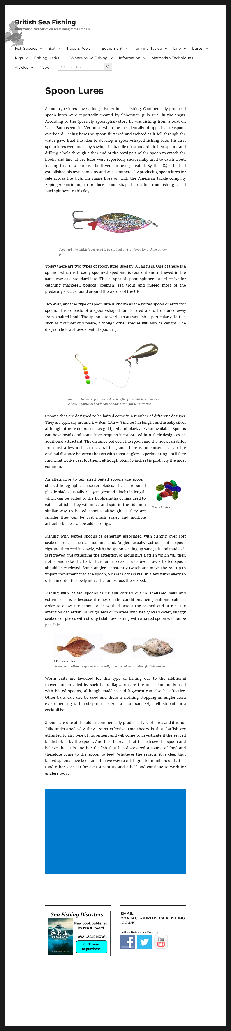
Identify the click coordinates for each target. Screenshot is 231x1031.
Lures (197, 48)
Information (129, 58)
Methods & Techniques (172, 58)
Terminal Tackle (148, 48)
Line (177, 48)
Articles (21, 67)
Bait (52, 48)
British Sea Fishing (45, 22)
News (44, 67)
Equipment (112, 48)
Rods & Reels (78, 48)
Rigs (19, 58)
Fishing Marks (46, 58)
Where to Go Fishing (89, 58)
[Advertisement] (116, 831)
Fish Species (26, 48)
